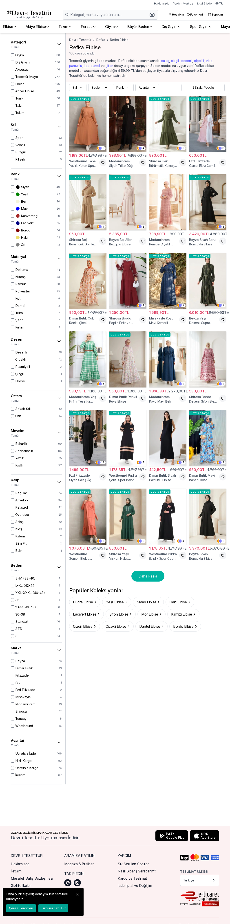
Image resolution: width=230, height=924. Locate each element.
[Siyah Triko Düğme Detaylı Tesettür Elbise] (127, 124)
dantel (95, 65)
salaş (165, 61)
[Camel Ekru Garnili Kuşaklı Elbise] (207, 124)
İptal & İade (204, 3)
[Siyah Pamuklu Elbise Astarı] (167, 438)
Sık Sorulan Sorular (133, 864)
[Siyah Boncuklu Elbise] (207, 517)
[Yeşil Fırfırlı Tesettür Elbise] (87, 359)
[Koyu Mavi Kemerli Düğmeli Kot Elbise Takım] (167, 281)
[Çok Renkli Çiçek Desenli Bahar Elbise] (87, 281)
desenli (186, 61)
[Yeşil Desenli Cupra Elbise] (207, 281)
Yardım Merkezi (183, 3)
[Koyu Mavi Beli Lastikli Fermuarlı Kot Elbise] (167, 359)
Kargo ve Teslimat (132, 878)
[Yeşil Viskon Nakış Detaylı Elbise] (127, 517)
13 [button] (102, 462)
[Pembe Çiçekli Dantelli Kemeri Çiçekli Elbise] (167, 202)
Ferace (87, 27)
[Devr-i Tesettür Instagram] (77, 882)
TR (221, 3)
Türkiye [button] (188, 880)
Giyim (110, 27)
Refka (100, 40)
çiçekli (199, 61)
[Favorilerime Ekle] (102, 162)
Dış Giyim (169, 27)
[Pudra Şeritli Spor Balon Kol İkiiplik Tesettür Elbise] (127, 438)
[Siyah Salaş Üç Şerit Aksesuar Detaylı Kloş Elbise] (87, 438)
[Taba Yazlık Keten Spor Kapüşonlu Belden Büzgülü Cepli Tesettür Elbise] (87, 124)
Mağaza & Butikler (79, 864)
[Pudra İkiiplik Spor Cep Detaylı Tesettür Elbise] (167, 517)
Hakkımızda (162, 3)
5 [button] (103, 383)
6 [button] (103, 148)
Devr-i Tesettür (80, 40)
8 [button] (223, 148)
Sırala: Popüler (205, 87)
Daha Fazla (148, 576)
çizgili (175, 61)
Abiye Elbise (36, 27)
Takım (63, 27)
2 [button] (183, 305)
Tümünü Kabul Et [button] (53, 908)
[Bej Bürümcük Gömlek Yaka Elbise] (87, 202)
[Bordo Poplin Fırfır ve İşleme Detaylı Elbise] (127, 281)
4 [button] (143, 148)
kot (86, 65)
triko (209, 61)
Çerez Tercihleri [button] (21, 908)
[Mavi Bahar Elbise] (207, 438)
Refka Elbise (119, 40)
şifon (109, 65)
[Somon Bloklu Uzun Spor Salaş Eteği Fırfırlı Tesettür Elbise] (87, 517)
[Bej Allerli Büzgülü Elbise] (127, 202)
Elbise (8, 27)
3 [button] (143, 226)
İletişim (16, 871)
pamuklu (75, 65)
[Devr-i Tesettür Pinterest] (67, 882)
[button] (153, 14)
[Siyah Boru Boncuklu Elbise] (207, 202)
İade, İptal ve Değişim (135, 885)
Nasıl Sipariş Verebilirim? (137, 871)
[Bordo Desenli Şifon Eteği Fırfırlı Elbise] (207, 359)
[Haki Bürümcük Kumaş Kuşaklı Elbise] (167, 124)
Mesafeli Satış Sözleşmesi (32, 878)
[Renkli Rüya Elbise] (127, 359)
